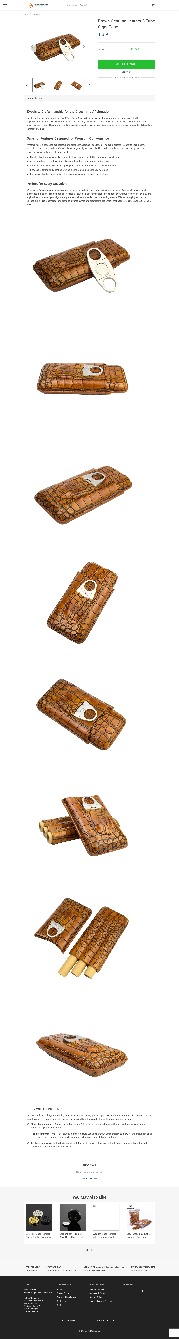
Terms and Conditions (66, 1297)
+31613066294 (30, 1289)
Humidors (36, 14)
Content (60, 1305)
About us (60, 1289)
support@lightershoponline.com (38, 1292)
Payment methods (97, 1289)
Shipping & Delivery (98, 1293)
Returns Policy (96, 1297)
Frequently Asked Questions (102, 1301)
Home (26, 14)
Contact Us (61, 1301)
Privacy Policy (63, 1293)
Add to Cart (126, 64)
